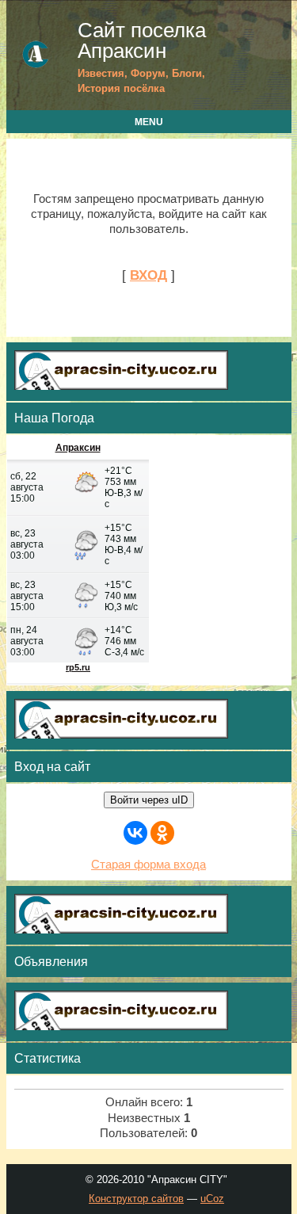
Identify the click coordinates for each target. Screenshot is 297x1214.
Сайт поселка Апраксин (142, 40)
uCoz (212, 1198)
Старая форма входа (148, 864)
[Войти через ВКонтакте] (135, 833)
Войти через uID (149, 800)
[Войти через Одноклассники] (162, 833)
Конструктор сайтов (136, 1198)
